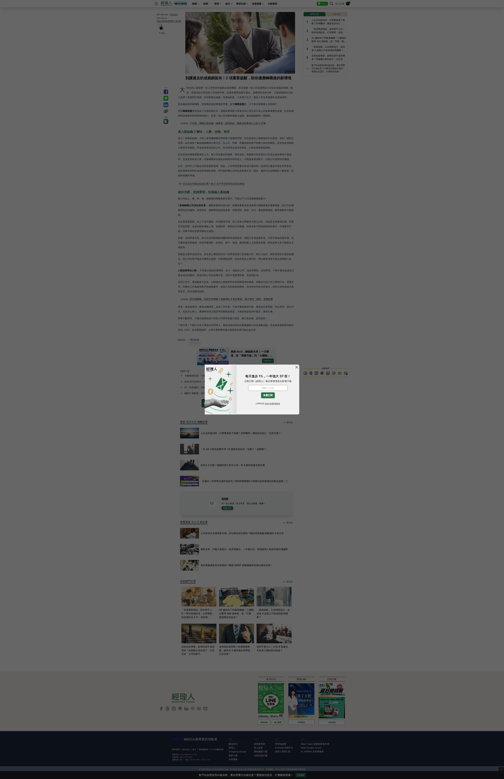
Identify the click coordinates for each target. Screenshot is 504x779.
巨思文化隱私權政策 (272, 404)
